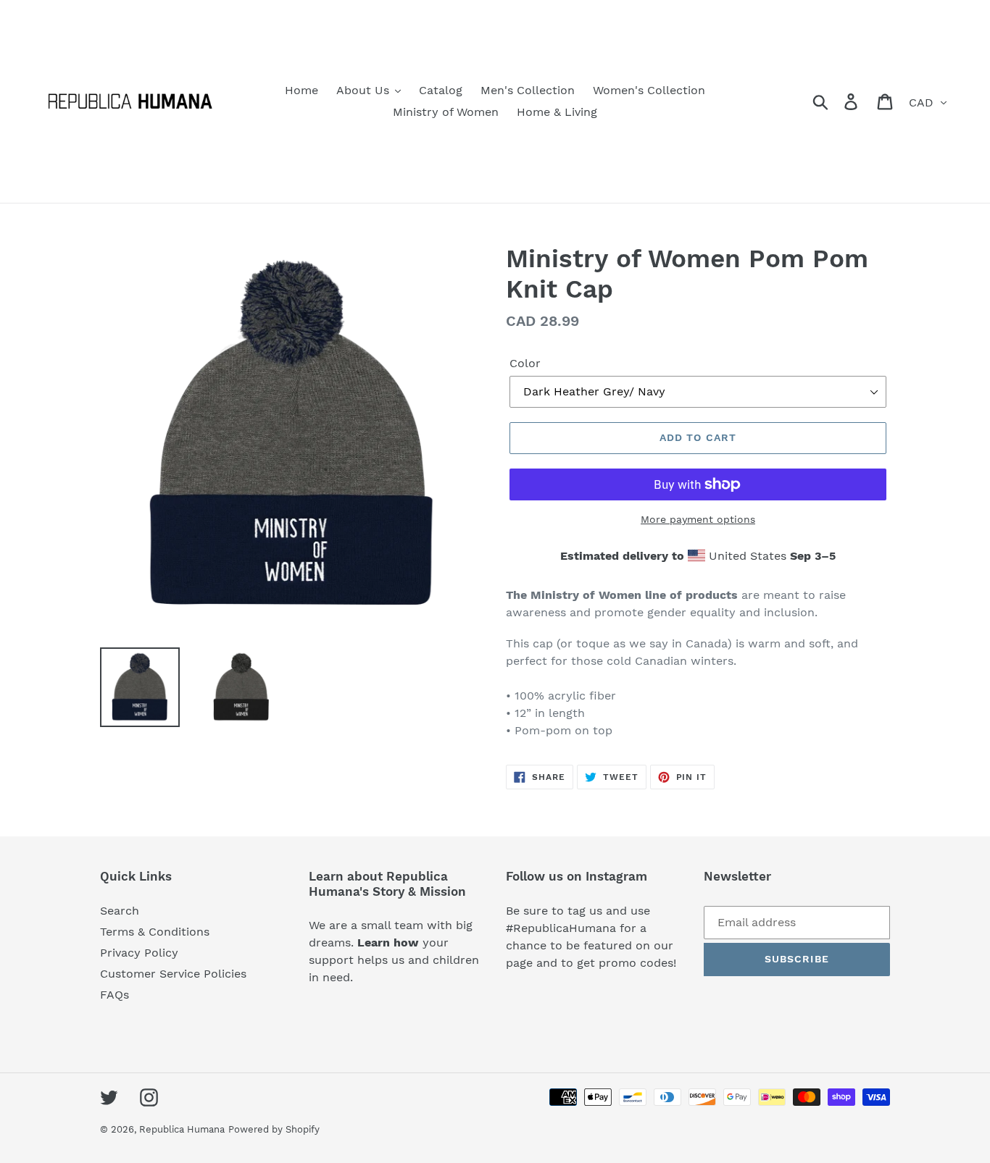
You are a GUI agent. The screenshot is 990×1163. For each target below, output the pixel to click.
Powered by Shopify (274, 1129)
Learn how (390, 942)
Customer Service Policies (173, 974)
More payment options (698, 519)
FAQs (114, 995)
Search (119, 911)
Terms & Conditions (154, 932)
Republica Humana (182, 1129)
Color (525, 363)
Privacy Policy (139, 953)
